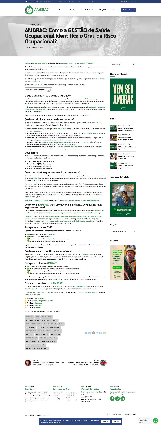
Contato (113, 10)
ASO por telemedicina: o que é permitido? (127, 148)
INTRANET (106, 414)
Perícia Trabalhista (31, 338)
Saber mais (57, 422)
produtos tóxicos (92, 133)
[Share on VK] (100, 333)
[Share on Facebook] (86, 333)
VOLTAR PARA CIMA (130, 414)
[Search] (134, 64)
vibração (63, 129)
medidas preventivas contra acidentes (62, 67)
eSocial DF (41, 327)
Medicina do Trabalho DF (53, 331)
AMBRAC (33, 25)
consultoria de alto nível (86, 63)
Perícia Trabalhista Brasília (48, 338)
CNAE (35, 178)
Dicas (39, 25)
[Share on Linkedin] (97, 333)
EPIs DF (37, 317)
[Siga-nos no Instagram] (117, 398)
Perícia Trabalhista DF (32, 341)
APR (88, 115)
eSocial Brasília (30, 327)
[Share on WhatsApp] (104, 333)
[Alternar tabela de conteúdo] (48, 90)
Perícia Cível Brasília (42, 334)
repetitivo (86, 142)
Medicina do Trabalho (53, 327)
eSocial (61, 324)
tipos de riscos (32, 156)
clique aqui (38, 303)
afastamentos (50, 234)
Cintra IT (46, 415)
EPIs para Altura (47, 317)
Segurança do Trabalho (39, 63)
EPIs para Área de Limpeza (49, 320)
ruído (58, 129)
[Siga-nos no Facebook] (112, 398)
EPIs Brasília (29, 317)
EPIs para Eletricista (50, 324)
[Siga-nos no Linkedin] (122, 398)
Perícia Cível (29, 334)
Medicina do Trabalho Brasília (35, 331)
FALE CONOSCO (117, 414)
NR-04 (59, 103)
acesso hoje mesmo (66, 63)
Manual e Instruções (88, 10)
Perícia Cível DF (55, 334)
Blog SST (102, 10)
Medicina (28, 63)
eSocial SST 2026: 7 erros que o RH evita (126, 157)
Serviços (73, 10)
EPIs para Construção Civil (34, 324)
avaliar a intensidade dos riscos (83, 99)
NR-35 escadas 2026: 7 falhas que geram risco (125, 138)
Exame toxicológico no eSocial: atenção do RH (125, 129)
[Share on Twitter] (89, 333)
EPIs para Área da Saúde (33, 320)
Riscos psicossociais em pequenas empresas (125, 167)
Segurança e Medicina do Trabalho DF (37, 348)
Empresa (62, 10)
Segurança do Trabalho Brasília (35, 345)
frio (42, 129)
